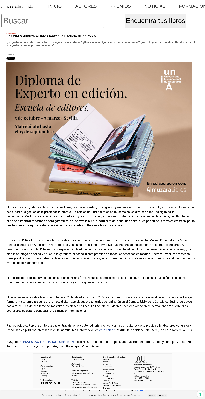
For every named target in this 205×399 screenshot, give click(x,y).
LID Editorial (108, 378)
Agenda (44, 368)
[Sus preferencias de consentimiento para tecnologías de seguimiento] (200, 394)
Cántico (106, 381)
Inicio (55, 6)
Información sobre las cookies (84, 387)
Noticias (154, 6)
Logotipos (45, 376)
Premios (120, 6)
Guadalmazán (108, 369)
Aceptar (152, 396)
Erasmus (106, 388)
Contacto (45, 371)
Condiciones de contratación (84, 385)
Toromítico (108, 366)
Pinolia (106, 376)
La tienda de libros (79, 382)
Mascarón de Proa (110, 383)
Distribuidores (78, 359)
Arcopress (107, 364)
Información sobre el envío (83, 373)
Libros (43, 359)
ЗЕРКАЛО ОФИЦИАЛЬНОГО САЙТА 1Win (48, 342)
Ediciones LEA (109, 373)
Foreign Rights (78, 366)
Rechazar (162, 396)
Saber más (135, 395)
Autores (86, 6)
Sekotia (106, 371)
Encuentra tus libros (155, 20)
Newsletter (45, 373)
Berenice (106, 362)
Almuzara (107, 359)
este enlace (107, 330)
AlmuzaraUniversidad (112, 385)
